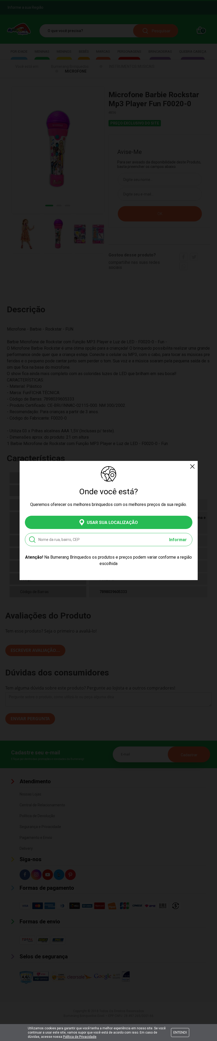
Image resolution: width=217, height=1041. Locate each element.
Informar (178, 539)
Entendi (180, 1032)
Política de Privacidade (79, 1037)
